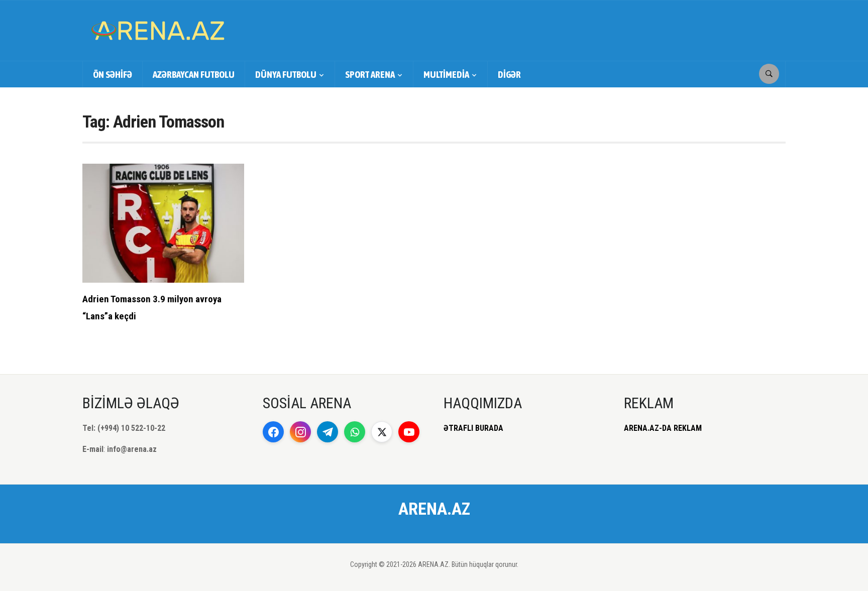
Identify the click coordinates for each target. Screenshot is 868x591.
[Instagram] (300, 431)
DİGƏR (509, 74)
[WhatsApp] (354, 431)
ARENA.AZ (434, 509)
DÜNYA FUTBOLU (285, 74)
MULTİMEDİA (446, 74)
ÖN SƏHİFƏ (112, 74)
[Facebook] (273, 431)
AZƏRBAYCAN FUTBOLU (194, 74)
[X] (381, 431)
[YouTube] (408, 431)
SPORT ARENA (370, 74)
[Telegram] (327, 431)
